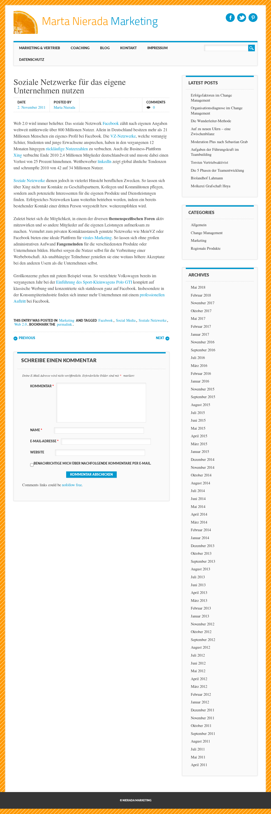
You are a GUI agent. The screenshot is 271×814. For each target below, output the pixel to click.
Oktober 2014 (201, 475)
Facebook (230, 17)
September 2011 (203, 733)
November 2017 (202, 302)
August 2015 (200, 404)
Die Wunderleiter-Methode (211, 120)
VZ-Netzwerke (123, 136)
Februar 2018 (201, 295)
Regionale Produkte (205, 248)
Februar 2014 (201, 529)
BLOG (105, 48)
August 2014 (200, 482)
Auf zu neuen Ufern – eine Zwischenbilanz (211, 131)
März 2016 (199, 365)
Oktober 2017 (201, 310)
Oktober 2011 (201, 725)
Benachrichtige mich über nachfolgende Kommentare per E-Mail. (92, 463)
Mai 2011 (198, 757)
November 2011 (202, 717)
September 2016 (203, 349)
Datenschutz (31, 59)
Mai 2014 (198, 506)
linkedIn (104, 161)
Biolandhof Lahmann (207, 177)
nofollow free (72, 484)
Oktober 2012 (201, 631)
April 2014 (199, 514)
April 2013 (199, 592)
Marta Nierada (64, 107)
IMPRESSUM (157, 48)
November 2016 (202, 341)
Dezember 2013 (202, 545)
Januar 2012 (200, 701)
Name (36, 430)
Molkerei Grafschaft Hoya (210, 185)
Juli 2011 (198, 749)
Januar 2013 (200, 616)
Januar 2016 (200, 381)
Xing (17, 155)
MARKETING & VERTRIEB (39, 48)
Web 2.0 (20, 324)
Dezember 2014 (202, 459)
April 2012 (199, 678)
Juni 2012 (198, 663)
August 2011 (200, 741)
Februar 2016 (201, 373)
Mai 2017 (198, 318)
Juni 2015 (198, 420)
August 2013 (200, 568)
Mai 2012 (198, 670)
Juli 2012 (198, 655)
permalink (64, 324)
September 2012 (203, 639)
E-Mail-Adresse (44, 441)
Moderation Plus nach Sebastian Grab (219, 141)
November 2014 (202, 467)
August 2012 (200, 647)
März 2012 (199, 686)
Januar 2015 (200, 451)
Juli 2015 (198, 412)
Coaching (80, 48)
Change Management (207, 232)
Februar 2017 (201, 326)
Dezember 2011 (202, 709)
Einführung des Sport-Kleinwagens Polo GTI (94, 282)
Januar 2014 (200, 537)
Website (37, 452)
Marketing (66, 320)
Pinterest (253, 17)
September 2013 (203, 561)
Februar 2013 (201, 608)
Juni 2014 (198, 498)
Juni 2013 (198, 584)
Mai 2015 (198, 428)
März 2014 (199, 522)
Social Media (126, 320)
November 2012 (202, 623)
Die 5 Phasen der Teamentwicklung (217, 170)
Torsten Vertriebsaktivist (209, 162)
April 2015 (199, 435)
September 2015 (203, 396)
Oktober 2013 (201, 553)
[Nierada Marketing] (85, 32)
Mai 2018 (198, 287)
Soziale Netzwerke (29, 180)
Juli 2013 (198, 576)
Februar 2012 (201, 694)
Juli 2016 (198, 357)
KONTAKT (128, 48)
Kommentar (42, 386)
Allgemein (198, 224)
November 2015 (202, 389)
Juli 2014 (198, 490)
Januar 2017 (200, 334)
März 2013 (199, 600)
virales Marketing (97, 237)
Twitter (241, 17)
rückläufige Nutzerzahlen (67, 148)
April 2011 (199, 764)
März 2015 (199, 443)
